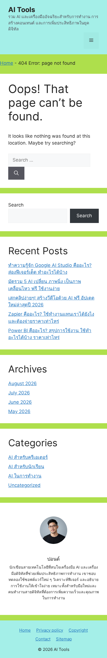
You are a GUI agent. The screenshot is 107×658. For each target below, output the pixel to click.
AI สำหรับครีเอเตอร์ (28, 457)
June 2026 (20, 402)
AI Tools (21, 9)
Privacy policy (49, 630)
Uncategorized (24, 485)
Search (16, 205)
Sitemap (64, 639)
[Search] (16, 173)
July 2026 (19, 393)
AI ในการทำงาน (24, 476)
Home (6, 63)
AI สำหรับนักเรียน (26, 466)
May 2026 (19, 411)
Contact (42, 639)
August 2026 (22, 383)
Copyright (78, 630)
